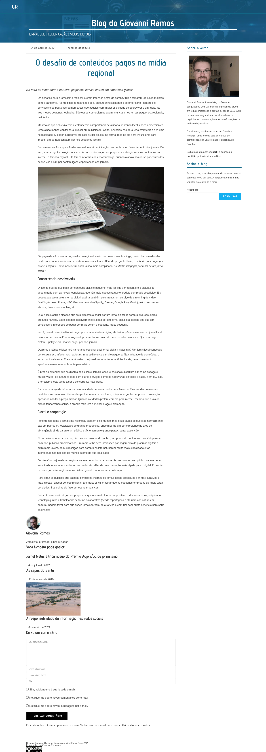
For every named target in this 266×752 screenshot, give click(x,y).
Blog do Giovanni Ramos (133, 22)
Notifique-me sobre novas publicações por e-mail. (58, 705)
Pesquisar (192, 189)
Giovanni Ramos (38, 533)
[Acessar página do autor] (33, 522)
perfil (215, 152)
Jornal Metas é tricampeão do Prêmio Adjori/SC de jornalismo (72, 556)
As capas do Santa (40, 570)
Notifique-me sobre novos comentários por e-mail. (58, 697)
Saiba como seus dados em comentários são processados (115, 725)
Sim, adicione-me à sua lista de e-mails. (52, 689)
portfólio (191, 156)
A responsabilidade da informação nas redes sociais (64, 618)
